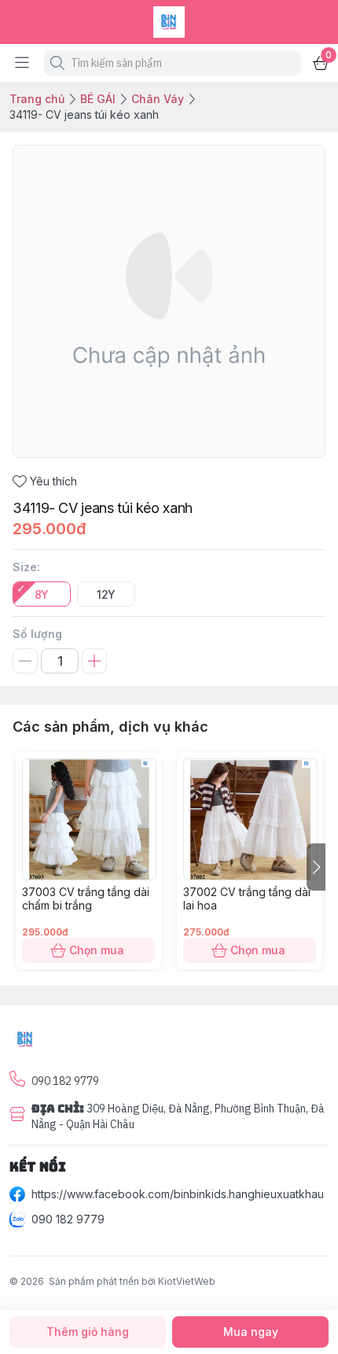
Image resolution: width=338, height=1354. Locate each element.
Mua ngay (250, 1331)
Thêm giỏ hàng (87, 1331)
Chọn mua (96, 950)
